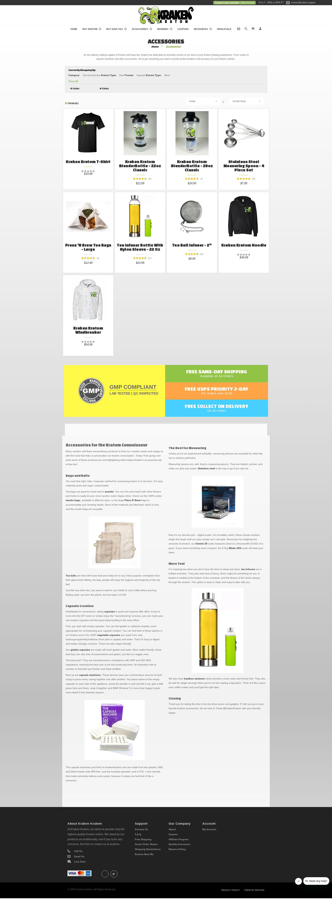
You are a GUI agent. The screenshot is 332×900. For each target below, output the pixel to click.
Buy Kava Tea (114, 29)
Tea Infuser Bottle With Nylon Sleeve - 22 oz (140, 247)
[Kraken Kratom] (166, 8)
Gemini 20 (201, 543)
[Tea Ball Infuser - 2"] (192, 214)
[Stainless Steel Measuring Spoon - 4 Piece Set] (244, 131)
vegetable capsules (108, 635)
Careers (173, 834)
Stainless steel (206, 468)
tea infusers (248, 569)
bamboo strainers (194, 678)
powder (109, 491)
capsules (109, 611)
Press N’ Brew (132, 500)
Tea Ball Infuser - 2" (192, 245)
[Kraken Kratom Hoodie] (244, 214)
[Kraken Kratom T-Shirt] (88, 131)
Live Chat (79, 861)
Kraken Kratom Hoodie (243, 245)
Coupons (183, 29)
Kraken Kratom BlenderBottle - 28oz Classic (192, 165)
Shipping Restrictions (148, 849)
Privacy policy (230, 890)
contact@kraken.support (303, 2)
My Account (209, 829)
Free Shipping (143, 839)
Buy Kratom (90, 29)
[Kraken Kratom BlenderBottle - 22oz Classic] (140, 131)
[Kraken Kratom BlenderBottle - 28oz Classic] (192, 131)
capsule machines (90, 675)
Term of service (254, 890)
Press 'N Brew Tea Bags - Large (88, 247)
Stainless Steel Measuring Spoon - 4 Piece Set (244, 165)
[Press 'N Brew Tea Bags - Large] (88, 214)
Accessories (140, 29)
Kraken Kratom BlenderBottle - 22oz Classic (140, 165)
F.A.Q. (138, 834)
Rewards (163, 29)
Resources (201, 29)
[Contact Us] (239, 28)
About (172, 829)
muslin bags (73, 500)
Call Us (78, 851)
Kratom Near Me (144, 854)
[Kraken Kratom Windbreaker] (88, 297)
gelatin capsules (80, 649)
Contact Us (141, 829)
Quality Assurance (179, 844)
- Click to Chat (246, 2)
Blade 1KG (235, 548)
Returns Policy (177, 849)
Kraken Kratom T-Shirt (88, 161)
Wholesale (224, 29)
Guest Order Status (146, 844)
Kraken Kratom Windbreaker (88, 330)
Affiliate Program (178, 839)
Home (74, 29)
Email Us (79, 856)
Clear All (73, 81)
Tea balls (71, 575)
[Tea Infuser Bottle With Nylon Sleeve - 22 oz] (140, 214)
